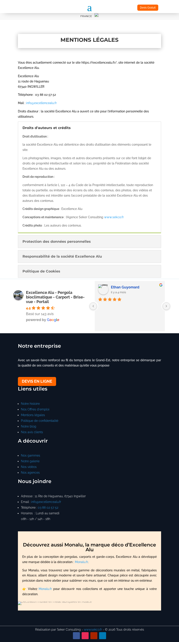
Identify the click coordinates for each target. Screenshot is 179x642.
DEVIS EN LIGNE (37, 381)
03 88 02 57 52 (48, 507)
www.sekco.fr (114, 217)
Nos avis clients (32, 432)
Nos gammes (30, 455)
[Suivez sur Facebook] (76, 635)
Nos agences (30, 472)
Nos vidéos (29, 467)
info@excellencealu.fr (41, 103)
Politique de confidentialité (39, 420)
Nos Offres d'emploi (35, 409)
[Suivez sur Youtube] (93, 635)
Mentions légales (33, 415)
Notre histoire (30, 403)
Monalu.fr (81, 562)
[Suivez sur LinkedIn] (102, 635)
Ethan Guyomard (125, 287)
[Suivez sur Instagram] (85, 635)
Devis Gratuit (148, 7)
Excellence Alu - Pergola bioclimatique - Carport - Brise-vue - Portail (55, 297)
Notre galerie (30, 461)
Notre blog (28, 426)
